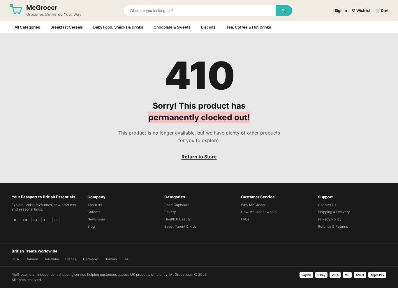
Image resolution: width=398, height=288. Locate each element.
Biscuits (208, 27)
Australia (52, 259)
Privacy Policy (329, 219)
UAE (127, 259)
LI (55, 220)
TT (45, 220)
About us (94, 205)
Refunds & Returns (333, 226)
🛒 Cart (382, 10)
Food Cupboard (176, 205)
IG (35, 220)
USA (15, 259)
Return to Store (199, 157)
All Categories (27, 27)
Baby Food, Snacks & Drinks (118, 27)
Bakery (170, 212)
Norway (110, 259)
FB (25, 220)
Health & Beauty (177, 219)
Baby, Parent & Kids (180, 226)
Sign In (341, 10)
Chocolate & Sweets (172, 27)
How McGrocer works (259, 212)
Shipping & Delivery (334, 212)
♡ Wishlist (361, 10)
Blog (91, 226)
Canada (31, 259)
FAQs (245, 219)
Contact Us (327, 205)
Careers (93, 212)
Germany (90, 259)
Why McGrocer (253, 205)
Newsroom (96, 219)
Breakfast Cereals (66, 27)
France (71, 259)
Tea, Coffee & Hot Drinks (248, 27)
